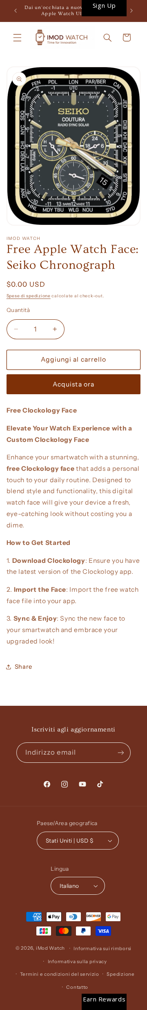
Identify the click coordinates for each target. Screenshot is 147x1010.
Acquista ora (73, 384)
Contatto (77, 987)
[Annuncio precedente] (15, 11)
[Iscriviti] (120, 752)
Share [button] (23, 666)
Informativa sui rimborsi (102, 948)
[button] (17, 37)
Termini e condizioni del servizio (59, 974)
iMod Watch (50, 948)
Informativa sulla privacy (77, 961)
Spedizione (120, 974)
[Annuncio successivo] (131, 11)
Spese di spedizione (29, 296)
